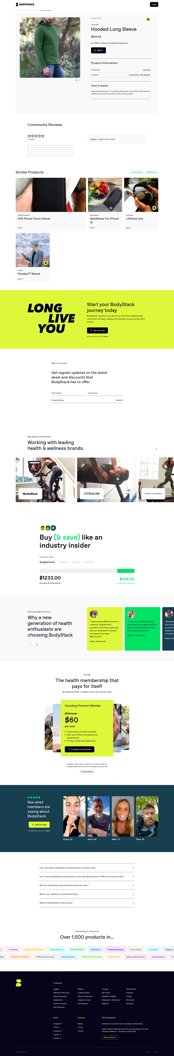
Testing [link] (129, 996)
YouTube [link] (56, 1038)
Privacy (156, 1052)
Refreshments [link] (83, 1003)
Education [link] (129, 1003)
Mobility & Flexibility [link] (109, 996)
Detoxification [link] (131, 989)
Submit (119, 400)
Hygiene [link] (56, 989)
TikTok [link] (55, 1027)
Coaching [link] (105, 989)
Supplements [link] (58, 1000)
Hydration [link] (129, 993)
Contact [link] (80, 1031)
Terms (148, 1052)
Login (101, 139)
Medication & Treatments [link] (111, 1000)
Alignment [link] (105, 1003)
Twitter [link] (56, 1034)
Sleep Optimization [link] (60, 996)
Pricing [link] (80, 1027)
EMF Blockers (145, 75)
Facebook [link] (56, 1031)
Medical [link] (80, 989)
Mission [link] (80, 1024)
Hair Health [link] (130, 1000)
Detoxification (134, 75)
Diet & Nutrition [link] (59, 1007)
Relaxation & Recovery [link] (61, 993)
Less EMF (95, 24)
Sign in (106, 336)
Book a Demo (88, 772)
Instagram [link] (57, 1024)
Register (93, 139)
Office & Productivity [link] (85, 996)
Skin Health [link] (106, 993)
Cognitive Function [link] (84, 1000)
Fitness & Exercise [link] (60, 1003)
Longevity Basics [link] (84, 993)
